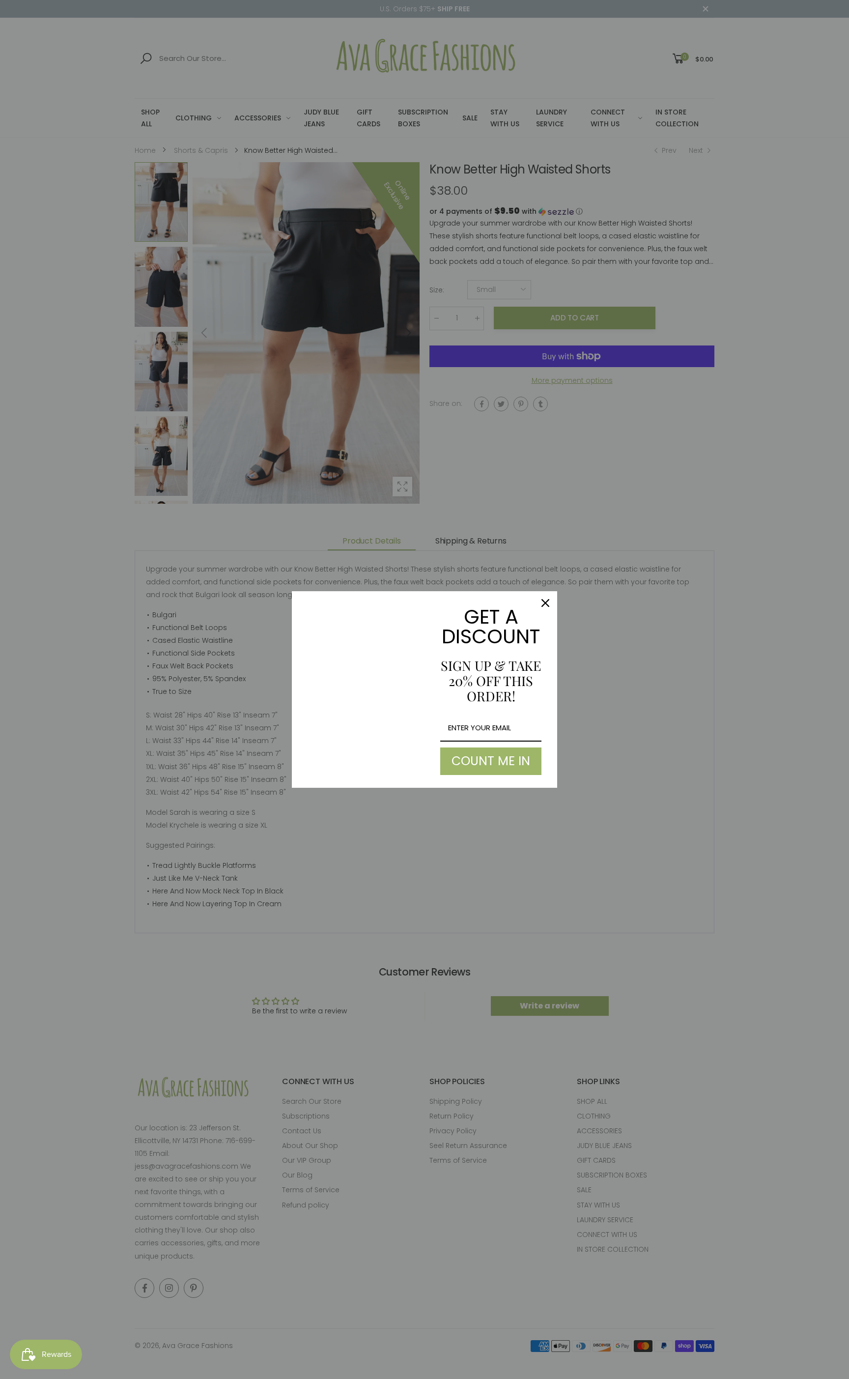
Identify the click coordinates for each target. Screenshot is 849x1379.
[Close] (545, 603)
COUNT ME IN (491, 761)
